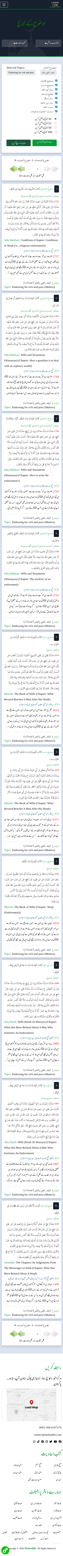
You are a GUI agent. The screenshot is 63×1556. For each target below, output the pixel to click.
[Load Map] (31, 1405)
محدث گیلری (56, 1525)
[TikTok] (38, 1442)
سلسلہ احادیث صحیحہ (42, 111)
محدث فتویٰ (18, 1503)
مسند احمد (48, 107)
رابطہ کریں (44, 1539)
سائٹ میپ (19, 1539)
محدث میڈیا (18, 1511)
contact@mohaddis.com (47, 1435)
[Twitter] (50, 1442)
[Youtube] (55, 1442)
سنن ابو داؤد (47, 89)
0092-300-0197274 (50, 1427)
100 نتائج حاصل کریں (43, 132)
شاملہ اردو (38, 1525)
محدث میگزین (37, 1511)
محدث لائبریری (36, 1503)
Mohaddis (30, 1548)
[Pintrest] (42, 1442)
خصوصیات (56, 1533)
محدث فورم (57, 1511)
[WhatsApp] (34, 1442)
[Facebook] (60, 1442)
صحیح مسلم (47, 85)
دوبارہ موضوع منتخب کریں (44, 142)
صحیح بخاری (47, 81)
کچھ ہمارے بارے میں (40, 1533)
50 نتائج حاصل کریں (43, 128)
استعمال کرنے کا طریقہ (20, 1533)
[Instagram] (47, 1442)
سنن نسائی (48, 98)
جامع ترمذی (47, 94)
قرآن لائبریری (56, 1518)
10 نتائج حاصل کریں (43, 119)
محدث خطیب (17, 1518)
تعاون (5, 1533)
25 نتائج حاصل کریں (43, 123)
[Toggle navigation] (4, 4)
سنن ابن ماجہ (46, 103)
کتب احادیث (20, 43)
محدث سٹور (57, 1503)
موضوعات (32, 1539)
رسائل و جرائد (37, 1518)
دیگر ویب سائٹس (53, 43)
